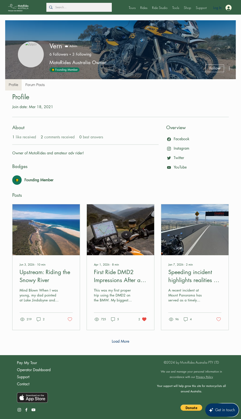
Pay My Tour (27, 362)
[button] (132, 7)
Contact (23, 384)
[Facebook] (26, 409)
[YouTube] (33, 409)
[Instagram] (19, 409)
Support (23, 376)
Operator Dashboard (34, 369)
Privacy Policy (204, 377)
